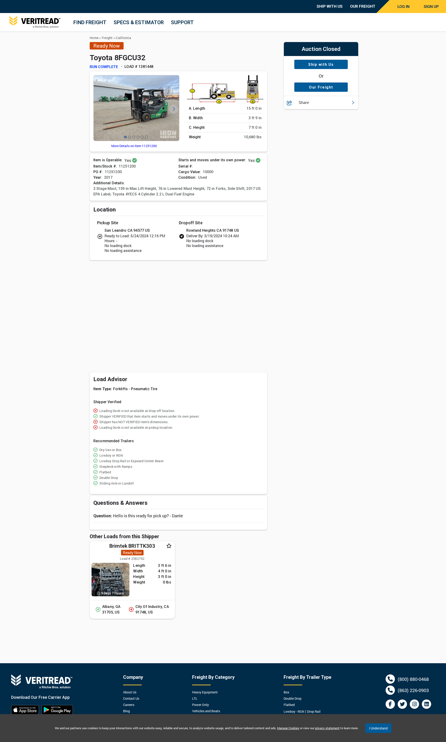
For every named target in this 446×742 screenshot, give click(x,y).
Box (286, 692)
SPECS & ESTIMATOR (139, 22)
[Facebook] (390, 704)
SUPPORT (182, 22)
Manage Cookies (288, 728)
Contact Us (131, 698)
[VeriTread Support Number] (390, 679)
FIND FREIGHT (89, 22)
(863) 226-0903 (413, 690)
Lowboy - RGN (294, 711)
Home (94, 38)
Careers (128, 704)
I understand (378, 728)
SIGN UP (431, 6)
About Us (129, 692)
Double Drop (293, 698)
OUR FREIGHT (362, 6)
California (123, 38)
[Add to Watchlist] (169, 546)
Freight (107, 38)
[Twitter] (402, 704)
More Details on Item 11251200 (134, 146)
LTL (194, 698)
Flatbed (289, 704)
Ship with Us (321, 64)
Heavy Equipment (205, 692)
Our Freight (321, 87)
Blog (126, 711)
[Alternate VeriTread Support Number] (390, 690)
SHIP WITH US (330, 6)
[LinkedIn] (426, 704)
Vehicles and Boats (206, 711)
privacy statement (327, 728)
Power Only (200, 704)
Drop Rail (314, 711)
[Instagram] (414, 704)
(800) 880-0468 (413, 679)
